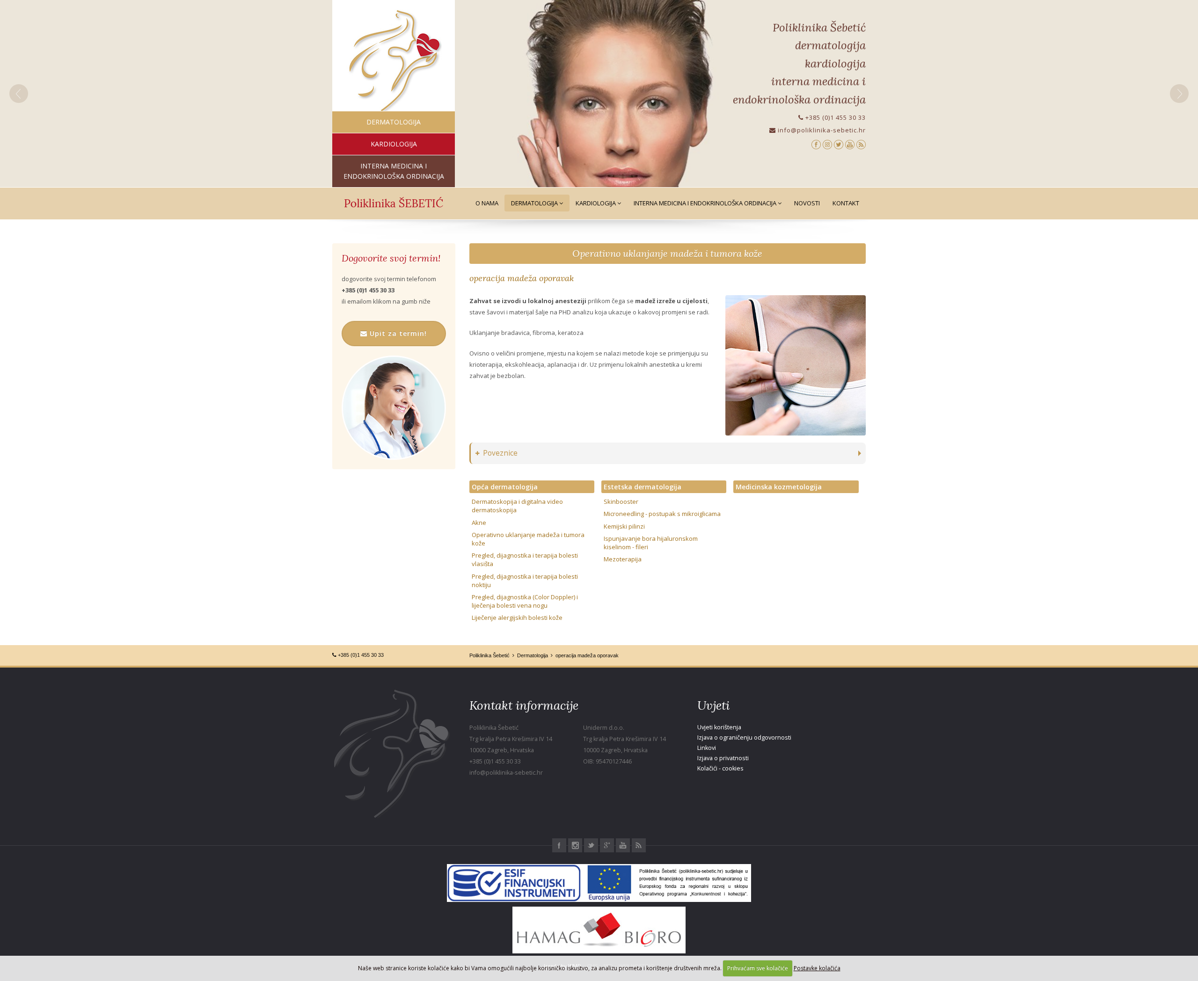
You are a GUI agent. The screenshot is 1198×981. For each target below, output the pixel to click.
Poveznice (500, 453)
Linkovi (706, 748)
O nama (486, 203)
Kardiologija (596, 203)
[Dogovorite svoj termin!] (394, 408)
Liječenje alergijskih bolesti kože (517, 617)
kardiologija (394, 143)
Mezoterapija (623, 559)
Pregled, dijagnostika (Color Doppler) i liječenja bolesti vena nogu (525, 601)
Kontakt (846, 203)
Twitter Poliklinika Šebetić (591, 845)
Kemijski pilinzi (624, 526)
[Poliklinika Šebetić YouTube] (850, 143)
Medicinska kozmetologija (779, 486)
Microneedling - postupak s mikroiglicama (662, 513)
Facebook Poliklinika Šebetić (559, 845)
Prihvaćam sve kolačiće (757, 968)
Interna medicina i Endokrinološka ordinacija (706, 203)
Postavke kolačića (817, 968)
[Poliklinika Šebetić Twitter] (838, 143)
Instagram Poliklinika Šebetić (575, 845)
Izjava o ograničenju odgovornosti (744, 737)
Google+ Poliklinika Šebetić (607, 845)
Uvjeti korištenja (719, 727)
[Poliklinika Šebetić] (394, 61)
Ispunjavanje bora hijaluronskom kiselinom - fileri (651, 542)
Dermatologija (535, 203)
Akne (479, 522)
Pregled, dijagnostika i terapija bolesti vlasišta (525, 559)
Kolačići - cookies (720, 768)
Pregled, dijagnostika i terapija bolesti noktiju (525, 580)
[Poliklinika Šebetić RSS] (861, 143)
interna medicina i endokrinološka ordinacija (393, 171)
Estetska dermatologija (642, 486)
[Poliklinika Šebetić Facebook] (816, 143)
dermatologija (393, 121)
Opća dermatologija (505, 486)
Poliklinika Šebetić (489, 655)
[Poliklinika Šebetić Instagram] (827, 143)
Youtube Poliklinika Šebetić (623, 845)
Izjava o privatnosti (723, 758)
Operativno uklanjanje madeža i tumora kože (667, 253)
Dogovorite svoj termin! (391, 258)
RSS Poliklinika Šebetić (639, 845)
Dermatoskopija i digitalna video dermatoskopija (517, 505)
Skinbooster (621, 501)
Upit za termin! (397, 333)
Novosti (807, 203)
